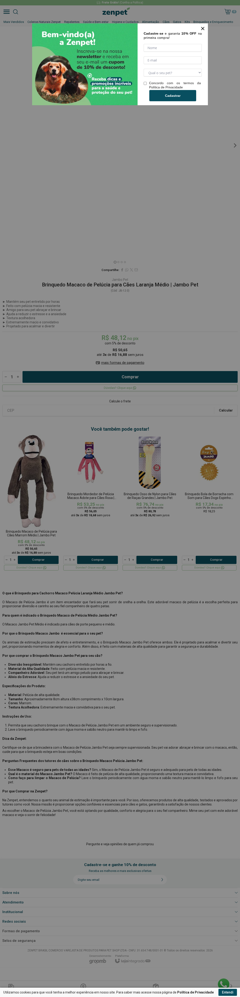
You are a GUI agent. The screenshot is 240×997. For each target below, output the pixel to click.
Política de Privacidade (166, 87)
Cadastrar (172, 96)
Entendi (227, 992)
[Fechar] (202, 28)
